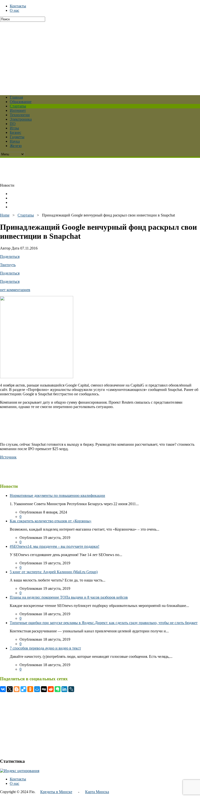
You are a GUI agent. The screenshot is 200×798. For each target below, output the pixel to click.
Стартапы (18, 106)
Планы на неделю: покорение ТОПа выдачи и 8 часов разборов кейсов (69, 597)
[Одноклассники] (30, 689)
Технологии (20, 115)
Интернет (18, 110)
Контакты (18, 6)
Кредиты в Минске (56, 792)
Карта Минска (97, 792)
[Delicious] (23, 689)
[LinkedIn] (64, 689)
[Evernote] (57, 689)
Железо (16, 146)
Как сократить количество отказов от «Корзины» (50, 521)
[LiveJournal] (71, 689)
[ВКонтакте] (3, 689)
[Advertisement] (100, 56)
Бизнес (15, 132)
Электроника (21, 119)
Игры (14, 128)
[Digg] (44, 689)
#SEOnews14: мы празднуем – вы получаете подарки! (54, 546)
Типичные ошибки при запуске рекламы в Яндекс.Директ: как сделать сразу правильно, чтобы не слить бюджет (104, 623)
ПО (13, 124)
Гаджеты (17, 137)
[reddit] (51, 689)
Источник (8, 457)
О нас (14, 10)
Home (5, 215)
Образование (20, 102)
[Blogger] (17, 689)
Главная (16, 97)
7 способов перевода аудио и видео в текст (45, 648)
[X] (10, 689)
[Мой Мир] (37, 689)
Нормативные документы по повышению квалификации (57, 495)
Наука (15, 141)
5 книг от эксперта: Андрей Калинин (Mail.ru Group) (54, 572)
